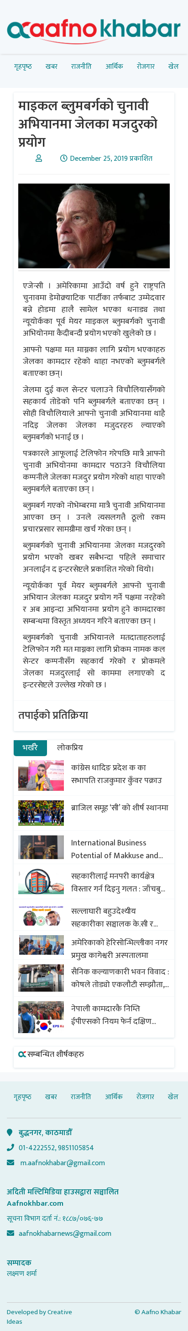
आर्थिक (114, 66)
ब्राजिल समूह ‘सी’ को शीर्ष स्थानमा (119, 808)
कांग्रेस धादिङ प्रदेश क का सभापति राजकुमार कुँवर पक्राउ (116, 774)
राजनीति (81, 66)
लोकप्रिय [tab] (70, 748)
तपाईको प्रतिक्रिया (53, 715)
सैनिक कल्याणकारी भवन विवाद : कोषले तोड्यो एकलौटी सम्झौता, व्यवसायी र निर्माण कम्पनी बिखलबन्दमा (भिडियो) (120, 978)
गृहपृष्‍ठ (23, 66)
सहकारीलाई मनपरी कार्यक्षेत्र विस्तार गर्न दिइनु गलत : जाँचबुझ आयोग (119, 883)
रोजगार (146, 66)
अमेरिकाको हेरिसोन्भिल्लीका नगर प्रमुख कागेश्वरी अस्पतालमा (119, 949)
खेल (173, 66)
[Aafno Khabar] (94, 33)
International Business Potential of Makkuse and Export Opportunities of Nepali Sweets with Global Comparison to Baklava (115, 849)
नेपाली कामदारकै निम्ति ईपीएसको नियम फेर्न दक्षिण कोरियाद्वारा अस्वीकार (111, 1015)
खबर (51, 66)
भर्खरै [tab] (30, 748)
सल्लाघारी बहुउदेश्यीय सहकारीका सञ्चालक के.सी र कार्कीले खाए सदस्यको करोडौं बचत (115, 918)
